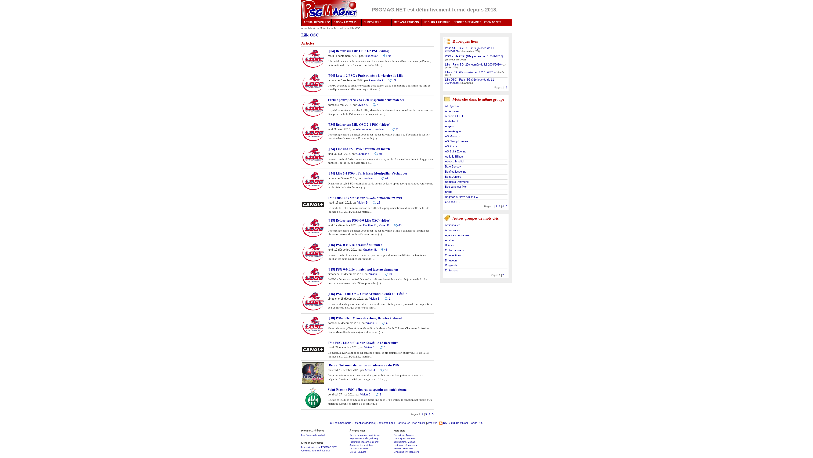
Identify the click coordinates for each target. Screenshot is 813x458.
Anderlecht (451, 121)
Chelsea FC (452, 202)
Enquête (362, 452)
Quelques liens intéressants (315, 450)
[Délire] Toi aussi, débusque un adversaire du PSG (363, 365)
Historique (399, 445)
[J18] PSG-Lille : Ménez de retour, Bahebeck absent (365, 318)
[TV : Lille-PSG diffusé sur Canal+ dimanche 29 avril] (373, 202)
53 (394, 80)
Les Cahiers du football (313, 435)
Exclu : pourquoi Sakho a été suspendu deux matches (366, 100)
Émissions (451, 270)
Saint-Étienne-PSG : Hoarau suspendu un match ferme (367, 389)
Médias (411, 442)
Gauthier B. (380, 129)
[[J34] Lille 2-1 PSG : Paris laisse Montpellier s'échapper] (381, 178)
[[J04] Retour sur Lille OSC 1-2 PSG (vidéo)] (384, 55)
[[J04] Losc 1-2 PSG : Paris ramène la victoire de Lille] (389, 80)
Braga (448, 191)
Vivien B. (363, 104)
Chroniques (400, 438)
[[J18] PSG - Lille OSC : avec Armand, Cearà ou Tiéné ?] (385, 298)
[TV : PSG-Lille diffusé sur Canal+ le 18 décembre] (380, 347)
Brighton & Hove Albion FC (461, 196)
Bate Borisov (453, 166)
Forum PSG (476, 423)
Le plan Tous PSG (359, 448)
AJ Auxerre (452, 111)
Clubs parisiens (454, 250)
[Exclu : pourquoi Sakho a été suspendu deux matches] (373, 104)
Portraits (411, 438)
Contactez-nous (386, 423)
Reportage (399, 435)
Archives (432, 423)
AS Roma (451, 146)
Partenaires (403, 423)
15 (378, 202)
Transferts (414, 452)
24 (386, 178)
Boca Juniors (453, 176)
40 (399, 225)
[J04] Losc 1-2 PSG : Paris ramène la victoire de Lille (365, 75)
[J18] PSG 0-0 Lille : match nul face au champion (363, 269)
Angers (449, 126)
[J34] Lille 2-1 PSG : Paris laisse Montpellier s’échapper (367, 173)
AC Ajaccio (452, 106)
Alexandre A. (371, 55)
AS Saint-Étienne (455, 151)
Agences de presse (457, 235)
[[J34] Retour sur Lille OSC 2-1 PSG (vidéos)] (392, 129)
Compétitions (453, 255)
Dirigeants (451, 265)
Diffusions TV (400, 452)
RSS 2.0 (447, 423)
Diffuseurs (451, 260)
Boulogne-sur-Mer (456, 186)
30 (389, 55)
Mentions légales (365, 423)
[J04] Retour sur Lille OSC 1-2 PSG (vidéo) (358, 51)
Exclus (353, 452)
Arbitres (450, 240)
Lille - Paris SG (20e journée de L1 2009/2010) (473, 64)
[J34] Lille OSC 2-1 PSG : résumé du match (359, 149)
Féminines (408, 448)
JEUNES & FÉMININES (467, 22)
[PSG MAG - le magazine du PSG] (329, 9)
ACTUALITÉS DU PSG (317, 22)
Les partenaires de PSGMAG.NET (319, 447)
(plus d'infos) (460, 423)
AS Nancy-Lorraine (456, 141)
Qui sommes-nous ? (341, 423)
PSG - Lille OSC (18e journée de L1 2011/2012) (474, 56)
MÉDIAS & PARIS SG (406, 22)
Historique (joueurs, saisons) (364, 442)
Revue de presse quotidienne (365, 435)
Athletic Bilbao (454, 156)
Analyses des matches (361, 445)
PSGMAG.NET (492, 22)
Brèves (449, 245)
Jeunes (397, 448)
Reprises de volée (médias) (364, 438)
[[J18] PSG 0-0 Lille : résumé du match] (382, 249)
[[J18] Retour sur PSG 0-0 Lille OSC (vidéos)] (395, 225)
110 (398, 129)
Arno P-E (370, 370)
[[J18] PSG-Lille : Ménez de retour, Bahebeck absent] (382, 322)
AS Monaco (452, 136)
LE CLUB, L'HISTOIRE (437, 22)
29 (385, 370)
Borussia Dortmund (457, 181)
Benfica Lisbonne (455, 171)
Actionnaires (452, 225)
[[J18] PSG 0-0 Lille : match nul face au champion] (385, 274)
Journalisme (400, 442)
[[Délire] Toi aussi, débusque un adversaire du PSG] (381, 369)
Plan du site (419, 423)
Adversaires (340, 28)
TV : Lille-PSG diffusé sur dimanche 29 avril (365, 197)
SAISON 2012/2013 (345, 22)
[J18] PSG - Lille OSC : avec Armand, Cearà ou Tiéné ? (367, 293)
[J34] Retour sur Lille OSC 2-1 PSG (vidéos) (359, 124)
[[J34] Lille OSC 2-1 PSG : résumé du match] (375, 153)
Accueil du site (308, 28)
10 (390, 274)
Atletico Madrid (454, 161)
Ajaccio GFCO (454, 116)
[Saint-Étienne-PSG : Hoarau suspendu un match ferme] (376, 394)
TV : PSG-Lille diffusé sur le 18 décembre (363, 342)
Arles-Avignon (453, 131)
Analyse (410, 435)
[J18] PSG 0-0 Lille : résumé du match (355, 244)
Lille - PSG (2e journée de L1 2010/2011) (470, 72)
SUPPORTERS (372, 22)
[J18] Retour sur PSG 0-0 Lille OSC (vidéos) (359, 220)
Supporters (411, 445)
